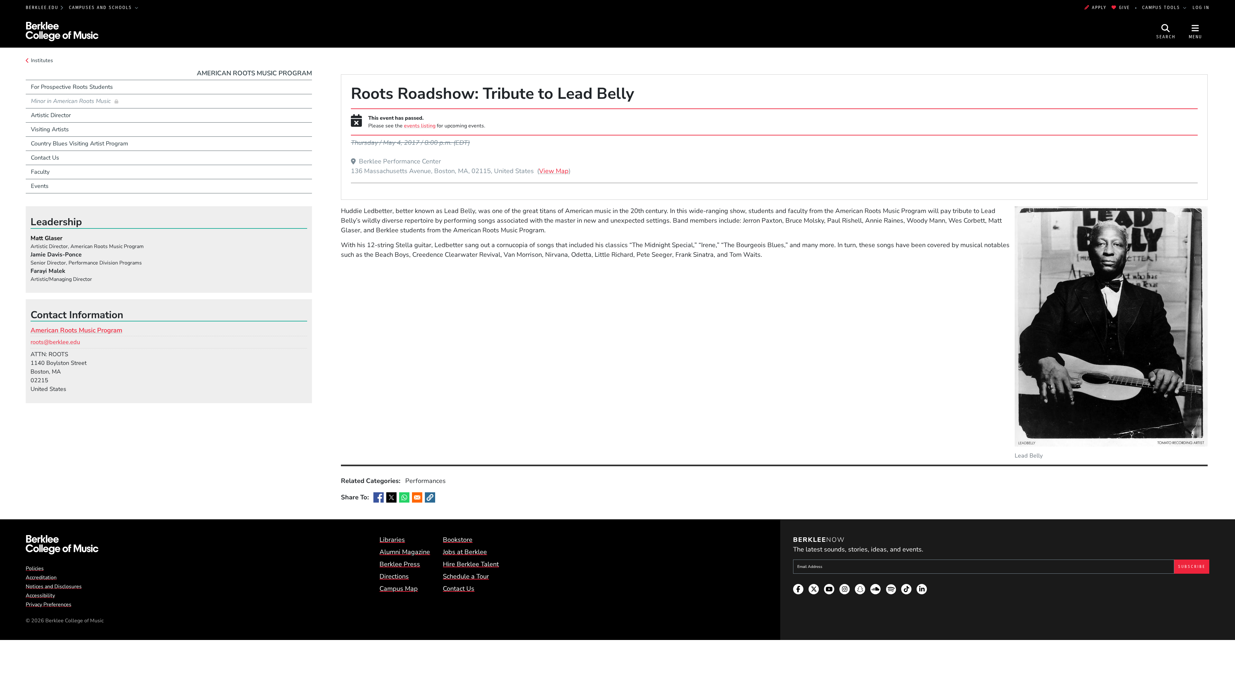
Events (40, 186)
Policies (35, 568)
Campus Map (399, 588)
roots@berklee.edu (55, 342)
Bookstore (457, 539)
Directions (394, 576)
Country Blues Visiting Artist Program (79, 143)
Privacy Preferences (48, 604)
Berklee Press (400, 564)
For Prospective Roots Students (72, 87)
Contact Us (45, 158)
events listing (419, 125)
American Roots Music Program (254, 73)
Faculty (40, 172)
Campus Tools (1162, 7)
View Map (554, 170)
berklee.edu (42, 7)
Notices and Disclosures (54, 586)
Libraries (392, 539)
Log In (1201, 7)
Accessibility (40, 595)
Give (1124, 7)
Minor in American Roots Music (71, 101)
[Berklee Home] (62, 544)
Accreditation (41, 577)
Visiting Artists (50, 129)
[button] (430, 497)
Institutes (42, 60)
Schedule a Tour (466, 576)
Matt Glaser (46, 238)
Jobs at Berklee (465, 552)
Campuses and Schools (101, 7)
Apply (1099, 7)
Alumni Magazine (405, 552)
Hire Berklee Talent (471, 564)
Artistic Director (51, 115)
